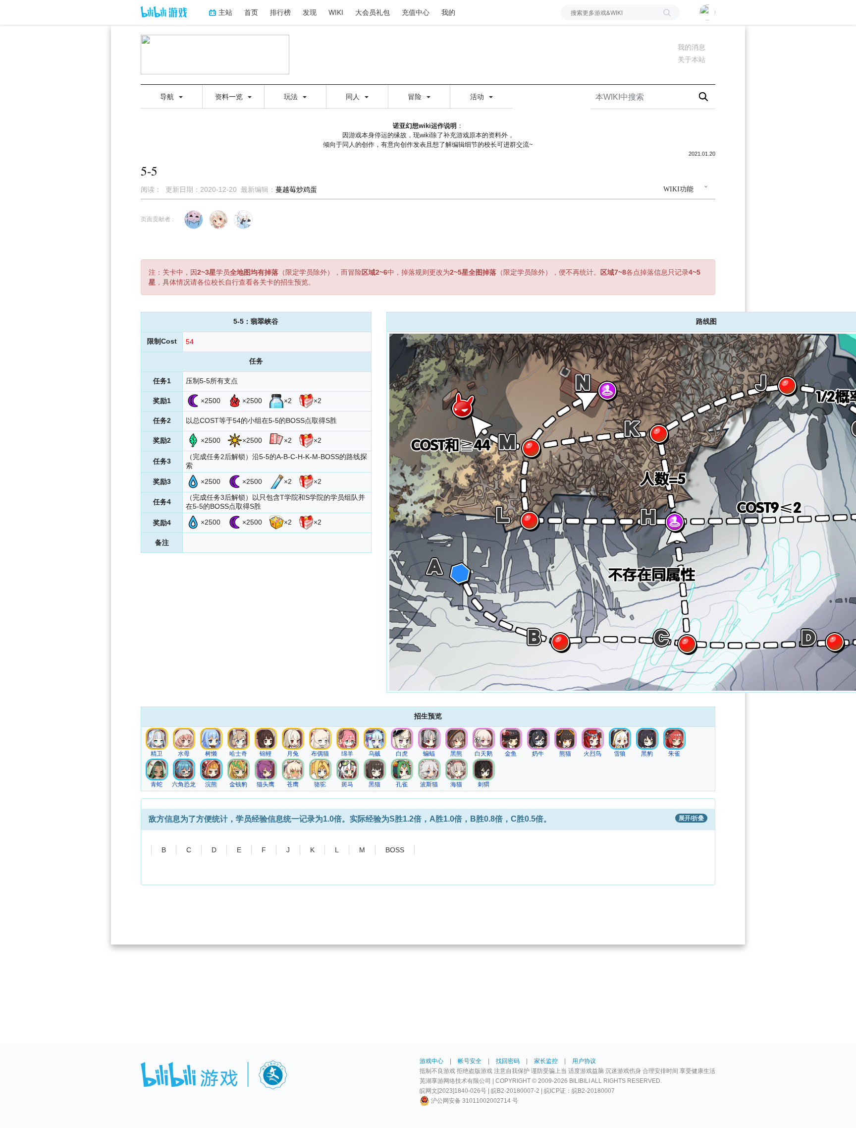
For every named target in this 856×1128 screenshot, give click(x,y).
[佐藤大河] (402, 738)
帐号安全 (470, 1061)
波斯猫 (429, 784)
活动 (478, 97)
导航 (168, 97)
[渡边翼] (293, 769)
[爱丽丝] (429, 769)
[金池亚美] (511, 738)
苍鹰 (293, 784)
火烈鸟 (592, 753)
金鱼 (511, 753)
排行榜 (280, 12)
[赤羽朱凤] (674, 738)
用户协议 (584, 1061)
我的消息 (691, 47)
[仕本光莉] (347, 738)
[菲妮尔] (320, 738)
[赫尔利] (374, 769)
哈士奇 (238, 753)
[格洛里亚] (620, 738)
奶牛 (538, 753)
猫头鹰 (265, 784)
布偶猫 (320, 753)
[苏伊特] (429, 738)
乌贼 (374, 753)
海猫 (456, 784)
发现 (310, 12)
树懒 (211, 753)
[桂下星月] (293, 738)
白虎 (402, 753)
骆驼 (320, 784)
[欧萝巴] (538, 738)
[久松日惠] (347, 769)
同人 (354, 97)
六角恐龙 (184, 784)
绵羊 (347, 753)
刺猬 (483, 784)
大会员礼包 (372, 12)
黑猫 (374, 784)
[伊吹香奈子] (374, 738)
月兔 (293, 753)
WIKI (335, 12)
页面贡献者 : (157, 219)
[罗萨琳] (238, 769)
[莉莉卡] (211, 769)
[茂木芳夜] (265, 769)
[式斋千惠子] (402, 769)
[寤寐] (156, 738)
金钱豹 (238, 784)
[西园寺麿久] (456, 769)
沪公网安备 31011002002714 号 (473, 1100)
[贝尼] (592, 738)
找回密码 (508, 1061)
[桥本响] (265, 738)
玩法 (292, 97)
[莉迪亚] (184, 738)
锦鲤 (265, 753)
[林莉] (565, 738)
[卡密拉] (647, 738)
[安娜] (456, 738)
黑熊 (456, 753)
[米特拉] (483, 738)
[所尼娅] (156, 769)
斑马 (347, 784)
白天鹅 (483, 753)
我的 (448, 12)
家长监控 (546, 1061)
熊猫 (565, 753)
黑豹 (647, 753)
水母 (184, 753)
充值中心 (415, 12)
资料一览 (230, 97)
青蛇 (156, 784)
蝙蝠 (429, 753)
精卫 (156, 753)
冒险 (416, 97)
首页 (251, 12)
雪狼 (620, 753)
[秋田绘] (238, 738)
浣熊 (211, 784)
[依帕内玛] (320, 769)
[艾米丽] (483, 769)
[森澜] (211, 738)
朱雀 (674, 753)
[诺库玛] (184, 769)
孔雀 (402, 784)
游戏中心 (431, 1061)
